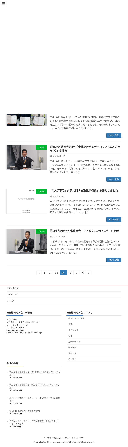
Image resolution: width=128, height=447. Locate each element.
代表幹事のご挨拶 (76, 318)
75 (82, 273)
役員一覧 (72, 347)
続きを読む (114, 135)
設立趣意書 (73, 330)
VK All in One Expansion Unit (83, 442)
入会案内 (72, 359)
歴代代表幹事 (74, 341)
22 (70, 273)
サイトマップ (12, 294)
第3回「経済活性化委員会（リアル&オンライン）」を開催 (84, 230)
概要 (70, 324)
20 (56, 273)
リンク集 (10, 300)
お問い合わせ (12, 288)
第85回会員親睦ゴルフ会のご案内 (25, 411)
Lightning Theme (63, 442)
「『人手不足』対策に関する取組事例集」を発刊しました (84, 190)
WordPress (47, 442)
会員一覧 (72, 353)
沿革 (70, 336)
